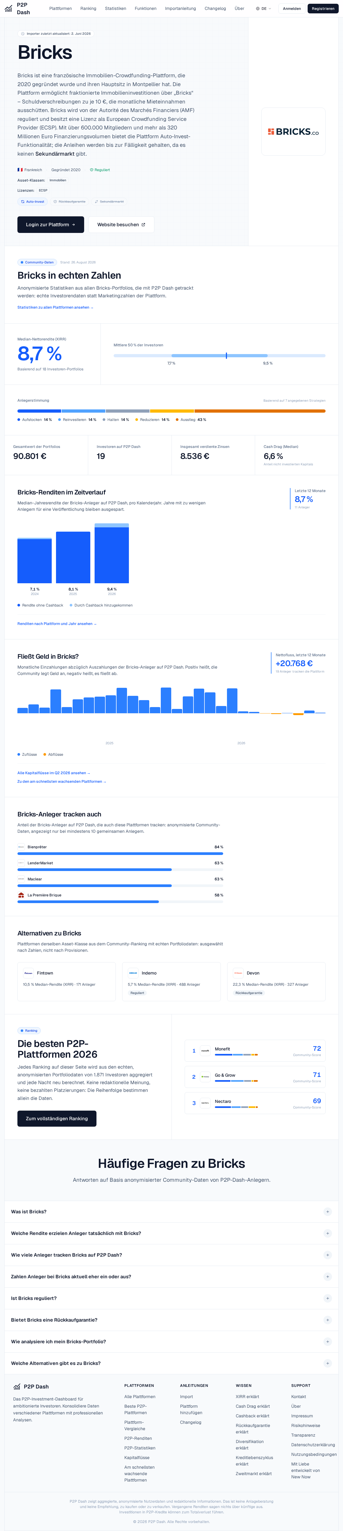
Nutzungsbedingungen (314, 1454)
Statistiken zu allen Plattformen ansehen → (55, 307)
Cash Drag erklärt (253, 1406)
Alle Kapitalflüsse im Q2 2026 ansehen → (54, 772)
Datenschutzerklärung (313, 1445)
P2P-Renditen (138, 1438)
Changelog (215, 8)
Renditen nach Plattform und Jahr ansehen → (57, 623)
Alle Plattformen (139, 1396)
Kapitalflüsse (137, 1457)
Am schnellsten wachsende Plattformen (139, 1473)
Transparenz (303, 1435)
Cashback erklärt (252, 1416)
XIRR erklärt (247, 1396)
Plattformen (60, 8)
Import (186, 1396)
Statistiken (115, 8)
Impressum (302, 1416)
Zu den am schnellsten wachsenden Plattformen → (62, 781)
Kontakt (298, 1396)
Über (239, 8)
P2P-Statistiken (139, 1448)
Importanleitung (180, 8)
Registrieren (323, 8)
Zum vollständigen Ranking (57, 1118)
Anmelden (292, 8)
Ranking (88, 8)
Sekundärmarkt (54, 153)
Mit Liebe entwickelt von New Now (305, 1470)
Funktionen (145, 8)
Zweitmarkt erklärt (254, 1473)
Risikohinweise (305, 1425)
